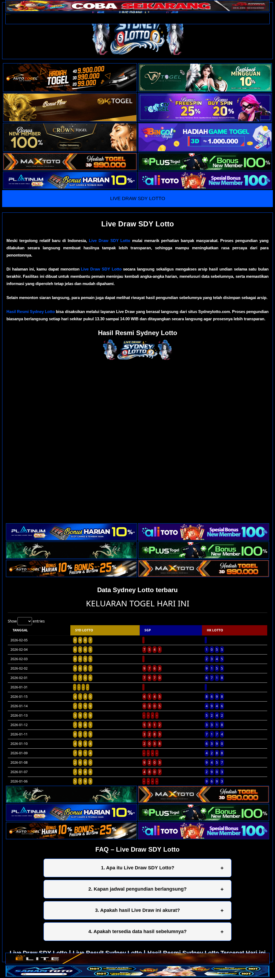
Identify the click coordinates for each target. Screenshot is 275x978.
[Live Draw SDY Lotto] (137, 30)
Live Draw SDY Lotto (109, 240)
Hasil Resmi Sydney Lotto (30, 311)
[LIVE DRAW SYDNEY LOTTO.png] (137, 358)
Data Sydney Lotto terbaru (137, 589)
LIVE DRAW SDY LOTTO (137, 198)
